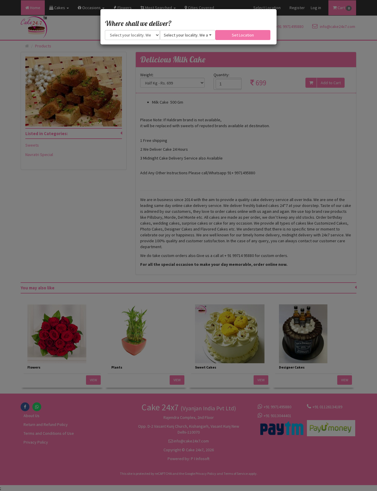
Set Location (243, 35)
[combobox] (187, 35)
